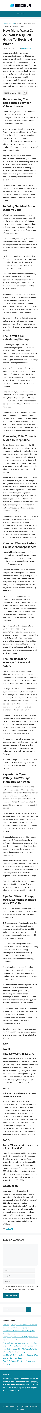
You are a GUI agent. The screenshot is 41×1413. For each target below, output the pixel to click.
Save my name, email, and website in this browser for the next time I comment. (21, 1287)
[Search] (28, 1309)
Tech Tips (11, 23)
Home (5, 23)
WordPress (20, 1410)
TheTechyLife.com (22, 1406)
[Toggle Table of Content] (24, 93)
